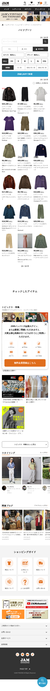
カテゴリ (28, 9)
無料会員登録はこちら (25, 363)
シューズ (19, 25)
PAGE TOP (23, 669)
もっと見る (43, 452)
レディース (17, 9)
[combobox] (25, 41)
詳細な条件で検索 (25, 74)
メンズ (6, 9)
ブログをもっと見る (40, 505)
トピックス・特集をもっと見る (25, 444)
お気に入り (31, 4)
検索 (45, 41)
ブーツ (27, 25)
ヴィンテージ (40, 9)
